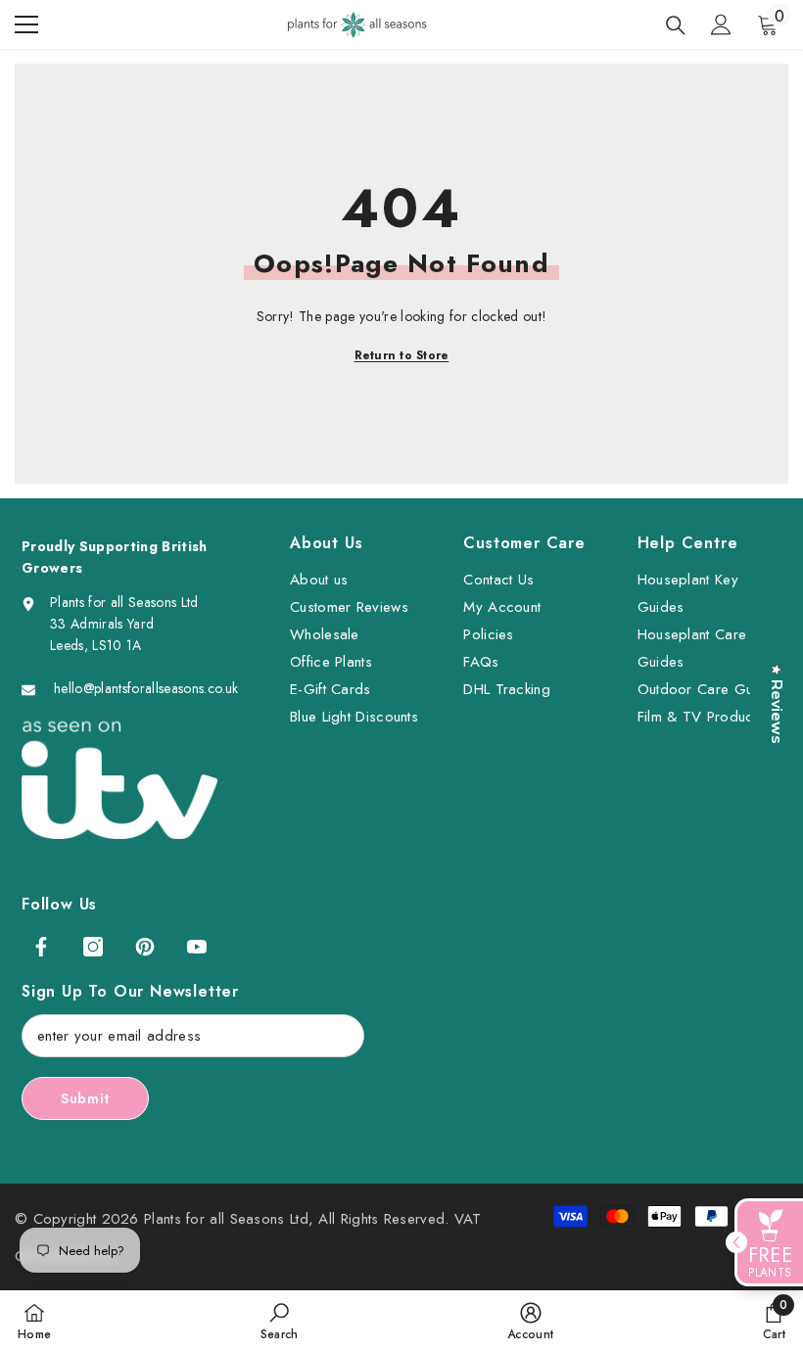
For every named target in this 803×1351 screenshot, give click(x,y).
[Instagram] (93, 946)
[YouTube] (196, 946)
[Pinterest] (145, 946)
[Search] (675, 25)
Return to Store (401, 355)
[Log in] (721, 24)
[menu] (26, 24)
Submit (85, 1098)
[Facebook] (41, 946)
